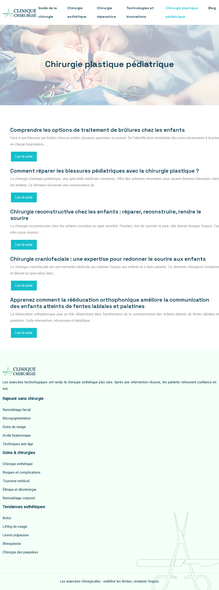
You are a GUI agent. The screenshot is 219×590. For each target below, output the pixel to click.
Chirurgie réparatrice (106, 12)
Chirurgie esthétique (76, 12)
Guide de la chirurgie (47, 12)
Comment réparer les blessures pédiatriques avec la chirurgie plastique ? (104, 170)
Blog (212, 8)
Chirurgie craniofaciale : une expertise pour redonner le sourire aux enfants (108, 258)
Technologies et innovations (140, 12)
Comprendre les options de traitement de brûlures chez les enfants (97, 129)
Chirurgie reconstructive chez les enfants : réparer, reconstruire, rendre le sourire (105, 214)
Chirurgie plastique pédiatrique (182, 12)
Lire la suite (24, 156)
